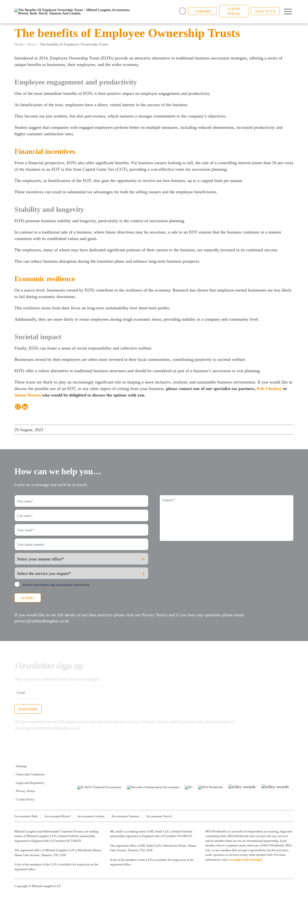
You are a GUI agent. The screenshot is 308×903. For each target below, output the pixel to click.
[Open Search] (182, 10)
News (31, 44)
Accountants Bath (26, 816)
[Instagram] (18, 407)
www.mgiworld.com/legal (245, 859)
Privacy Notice (154, 614)
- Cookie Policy (24, 799)
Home (19, 44)
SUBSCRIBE (28, 709)
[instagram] (285, 814)
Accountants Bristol (58, 816)
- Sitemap (20, 766)
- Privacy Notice (24, 791)
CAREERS (203, 11)
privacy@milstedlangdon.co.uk (41, 620)
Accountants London (91, 816)
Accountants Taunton (125, 816)
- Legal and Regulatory (29, 783)
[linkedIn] (278, 814)
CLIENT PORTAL (234, 11)
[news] (291, 814)
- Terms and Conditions (29, 774)
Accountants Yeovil (159, 816)
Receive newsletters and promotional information (56, 585)
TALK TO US (265, 11)
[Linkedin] (25, 407)
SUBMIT (27, 598)
